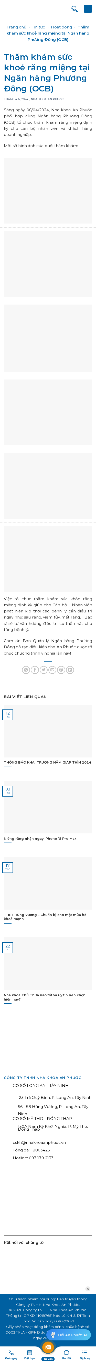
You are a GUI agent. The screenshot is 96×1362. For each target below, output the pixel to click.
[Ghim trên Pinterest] (61, 670)
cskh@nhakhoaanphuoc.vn (39, 1142)
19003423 (40, 1150)
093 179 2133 (41, 1157)
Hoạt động (61, 27)
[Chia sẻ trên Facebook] (35, 670)
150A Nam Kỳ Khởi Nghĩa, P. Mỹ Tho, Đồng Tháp (53, 1128)
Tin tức (38, 27)
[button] (88, 9)
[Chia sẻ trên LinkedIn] (70, 670)
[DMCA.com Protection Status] (72, 1205)
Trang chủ (16, 27)
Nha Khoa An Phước (47, 99)
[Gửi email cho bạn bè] (52, 670)
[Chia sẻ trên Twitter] (44, 670)
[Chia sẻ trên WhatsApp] (26, 670)
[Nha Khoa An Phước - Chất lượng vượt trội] (23, 9)
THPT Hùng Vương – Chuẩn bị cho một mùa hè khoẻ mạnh (45, 917)
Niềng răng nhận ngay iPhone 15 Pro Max (40, 838)
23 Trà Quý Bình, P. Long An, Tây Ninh (54, 1097)
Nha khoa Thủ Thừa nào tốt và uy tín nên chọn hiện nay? (45, 997)
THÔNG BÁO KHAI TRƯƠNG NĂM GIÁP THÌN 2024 (47, 762)
